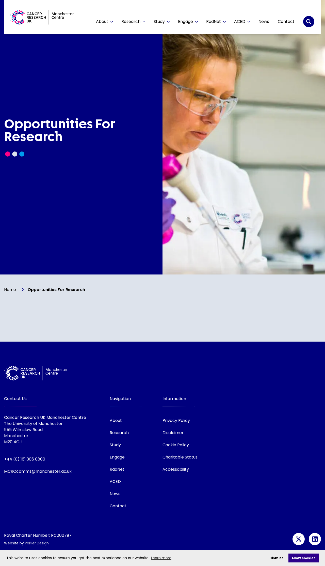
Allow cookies (303, 558)
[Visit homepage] (42, 18)
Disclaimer (173, 433)
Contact (286, 21)
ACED (240, 21)
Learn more (161, 557)
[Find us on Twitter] (298, 539)
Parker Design (37, 543)
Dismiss (276, 558)
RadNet (214, 21)
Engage (186, 21)
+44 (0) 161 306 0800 (24, 459)
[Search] (309, 22)
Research (131, 21)
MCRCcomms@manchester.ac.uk (38, 471)
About (102, 21)
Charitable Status (180, 457)
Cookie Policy (175, 445)
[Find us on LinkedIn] (315, 539)
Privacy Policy (176, 420)
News (263, 21)
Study (160, 21)
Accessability (175, 469)
